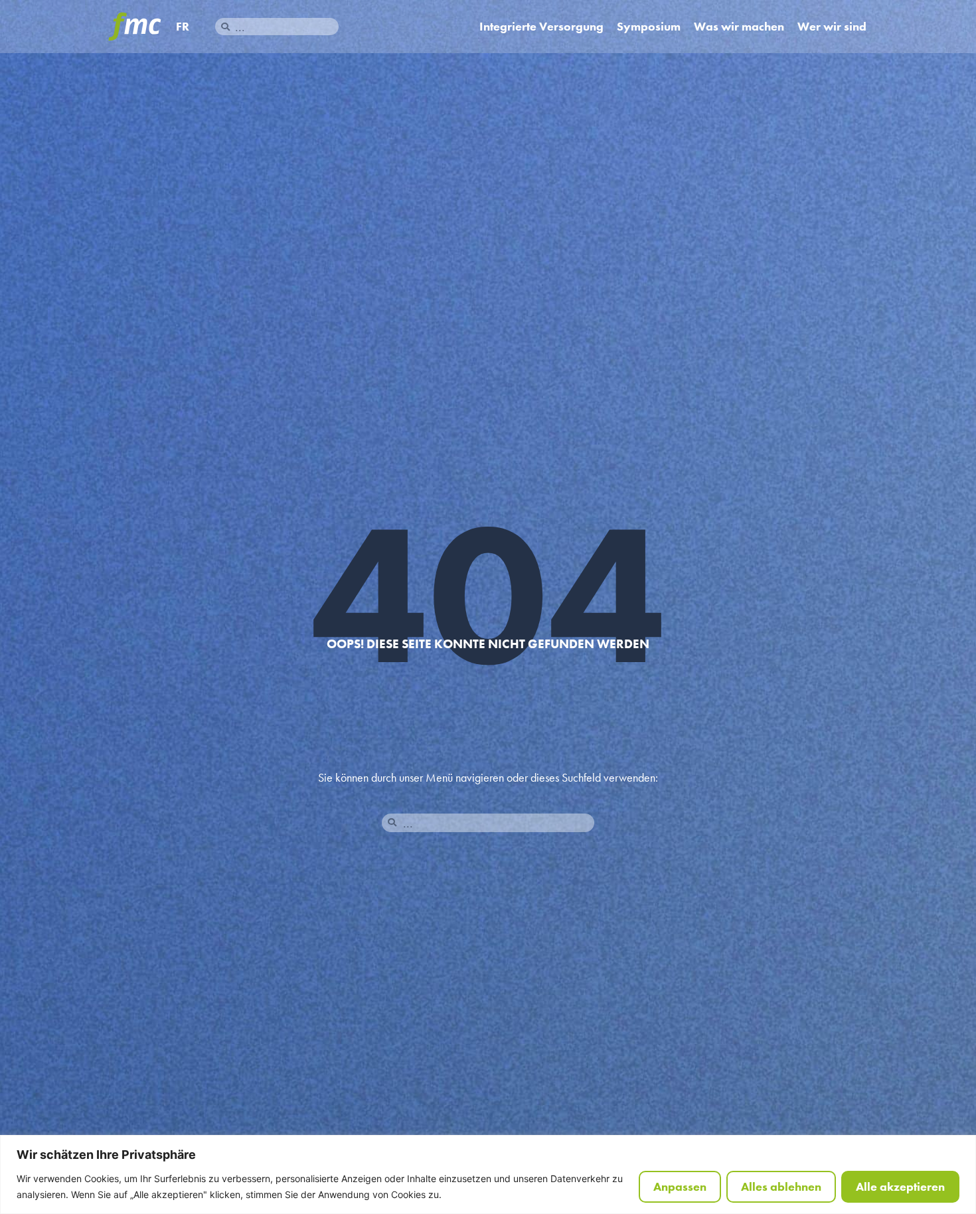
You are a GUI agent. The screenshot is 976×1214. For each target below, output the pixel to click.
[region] (488, 1174)
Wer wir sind (831, 26)
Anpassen (679, 1186)
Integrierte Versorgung (541, 26)
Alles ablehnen (781, 1186)
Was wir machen (739, 26)
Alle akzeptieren (900, 1186)
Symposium (649, 26)
